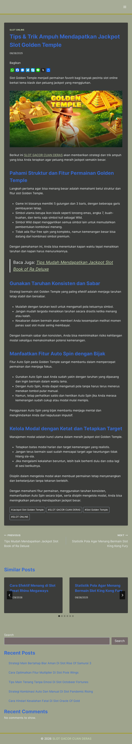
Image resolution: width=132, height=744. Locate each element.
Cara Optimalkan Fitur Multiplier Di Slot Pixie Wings (44, 672)
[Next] (122, 595)
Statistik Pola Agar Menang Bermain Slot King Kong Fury (100, 541)
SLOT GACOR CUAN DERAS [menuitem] (43, 155)
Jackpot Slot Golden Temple (27, 509)
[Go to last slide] (9, 595)
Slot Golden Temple (96, 509)
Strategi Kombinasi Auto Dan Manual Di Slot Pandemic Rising (51, 691)
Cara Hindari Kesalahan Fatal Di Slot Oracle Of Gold (44, 701)
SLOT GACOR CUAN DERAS (64, 509)
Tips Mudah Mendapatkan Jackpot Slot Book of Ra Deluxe (31, 541)
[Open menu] (125, 6)
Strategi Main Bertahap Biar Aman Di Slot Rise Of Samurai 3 (50, 663)
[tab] (59, 616)
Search (9, 635)
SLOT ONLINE (17, 29)
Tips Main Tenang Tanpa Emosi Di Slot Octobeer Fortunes (48, 682)
